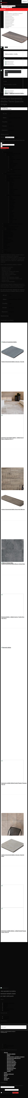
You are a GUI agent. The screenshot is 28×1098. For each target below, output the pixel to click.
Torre (2, 95)
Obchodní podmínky (9, 1009)
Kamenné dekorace (9, 233)
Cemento (12, 203)
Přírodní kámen (10, 155)
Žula (11, 156)
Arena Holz (12, 199)
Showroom (6, 1010)
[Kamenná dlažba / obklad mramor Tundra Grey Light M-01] (12, 616)
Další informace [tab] (7, 252)
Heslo (2, 1090)
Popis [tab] (5, 250)
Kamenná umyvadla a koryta (11, 226)
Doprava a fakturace (9, 1003)
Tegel (11, 221)
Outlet (5, 245)
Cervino (11, 205)
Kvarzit (11, 188)
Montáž (6, 1006)
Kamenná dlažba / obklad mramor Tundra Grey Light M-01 (12, 617)
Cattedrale (12, 202)
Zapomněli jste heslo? (6, 1095)
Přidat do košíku (4, 148)
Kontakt (6, 1004)
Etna (11, 211)
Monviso (12, 216)
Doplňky (6, 244)
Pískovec (12, 166)
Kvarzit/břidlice (14, 163)
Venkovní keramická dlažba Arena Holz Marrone (13, 509)
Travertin (12, 170)
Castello (12, 201)
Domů (2, 93)
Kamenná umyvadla (12, 229)
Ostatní (6, 248)
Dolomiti (12, 208)
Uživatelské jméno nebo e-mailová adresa (12, 1085)
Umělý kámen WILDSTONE (14, 153)
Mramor (12, 158)
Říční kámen (13, 165)
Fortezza (12, 212)
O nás (5, 1007)
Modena (12, 215)
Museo (11, 218)
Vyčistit (16, 137)
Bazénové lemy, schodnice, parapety (15, 1056)
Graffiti (11, 213)
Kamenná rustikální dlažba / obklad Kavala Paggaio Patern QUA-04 (13, 931)
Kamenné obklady (8, 152)
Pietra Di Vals (13, 219)
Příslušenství (7, 242)
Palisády (6, 238)
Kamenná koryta (11, 228)
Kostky (8, 176)
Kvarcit (11, 162)
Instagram (6, 1018)
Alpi (10, 196)
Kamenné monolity (8, 241)
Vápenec (12, 183)
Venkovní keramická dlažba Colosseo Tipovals (12, 361)
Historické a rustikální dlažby (14, 175)
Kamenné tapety (17, 169)
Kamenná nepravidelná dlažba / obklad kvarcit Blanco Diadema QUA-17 (12, 438)
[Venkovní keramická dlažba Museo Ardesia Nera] (12, 562)
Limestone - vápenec (15, 159)
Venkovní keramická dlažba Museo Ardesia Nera (13, 564)
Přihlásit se (15, 1092)
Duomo (11, 209)
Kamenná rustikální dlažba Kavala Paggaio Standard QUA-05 (14, 783)
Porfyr (11, 160)
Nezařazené (7, 246)
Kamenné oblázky (8, 236)
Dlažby (6, 93)
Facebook (6, 1017)
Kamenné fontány (8, 232)
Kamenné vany (7, 231)
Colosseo (12, 206)
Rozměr (3, 137)
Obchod (6, 1052)
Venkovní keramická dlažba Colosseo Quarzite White (12, 855)
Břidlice (11, 168)
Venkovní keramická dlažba (16, 93)
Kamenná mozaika (8, 235)
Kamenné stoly (7, 239)
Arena (11, 198)
